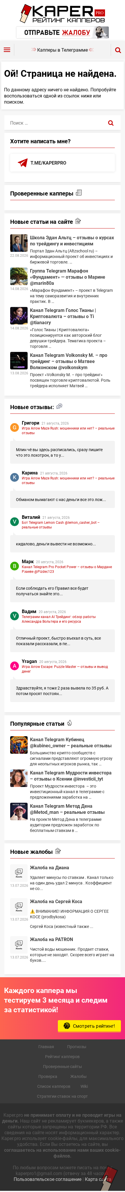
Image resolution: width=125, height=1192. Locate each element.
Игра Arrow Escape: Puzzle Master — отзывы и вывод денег (65, 668)
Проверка (47, 1076)
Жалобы (78, 1076)
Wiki (84, 1086)
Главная (46, 1046)
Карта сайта (98, 1179)
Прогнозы (76, 1046)
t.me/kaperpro (48, 163)
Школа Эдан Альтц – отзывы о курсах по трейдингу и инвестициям (72, 240)
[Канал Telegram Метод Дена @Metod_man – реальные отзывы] (19, 811)
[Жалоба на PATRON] (19, 945)
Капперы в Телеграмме (62, 50)
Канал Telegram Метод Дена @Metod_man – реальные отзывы (67, 809)
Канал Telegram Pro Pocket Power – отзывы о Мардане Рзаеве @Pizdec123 (67, 569)
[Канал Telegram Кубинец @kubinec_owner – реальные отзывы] (19, 745)
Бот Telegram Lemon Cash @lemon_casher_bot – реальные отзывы (61, 524)
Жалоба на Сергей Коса (56, 901)
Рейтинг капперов (62, 1056)
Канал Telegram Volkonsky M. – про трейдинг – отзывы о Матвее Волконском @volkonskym (68, 361)
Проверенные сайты (62, 1066)
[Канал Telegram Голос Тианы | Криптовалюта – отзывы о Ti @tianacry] (19, 315)
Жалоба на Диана (49, 867)
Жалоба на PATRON (51, 939)
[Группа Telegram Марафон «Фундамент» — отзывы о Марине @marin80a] (19, 276)
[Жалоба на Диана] (19, 873)
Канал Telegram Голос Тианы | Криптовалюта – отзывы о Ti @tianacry (63, 316)
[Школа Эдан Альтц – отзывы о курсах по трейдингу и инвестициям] (19, 243)
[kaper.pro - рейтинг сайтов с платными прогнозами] (63, 21)
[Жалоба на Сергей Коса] (19, 907)
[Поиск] (111, 122)
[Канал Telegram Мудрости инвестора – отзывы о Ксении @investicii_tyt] (19, 778)
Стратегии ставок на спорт (62, 1096)
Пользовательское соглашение (47, 1179)
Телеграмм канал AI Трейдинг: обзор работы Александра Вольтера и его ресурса (59, 619)
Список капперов (53, 1086)
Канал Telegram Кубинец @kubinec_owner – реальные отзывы (71, 742)
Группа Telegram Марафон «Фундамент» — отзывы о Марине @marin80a (67, 277)
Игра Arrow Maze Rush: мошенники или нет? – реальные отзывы (68, 430)
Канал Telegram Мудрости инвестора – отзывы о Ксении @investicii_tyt (71, 775)
